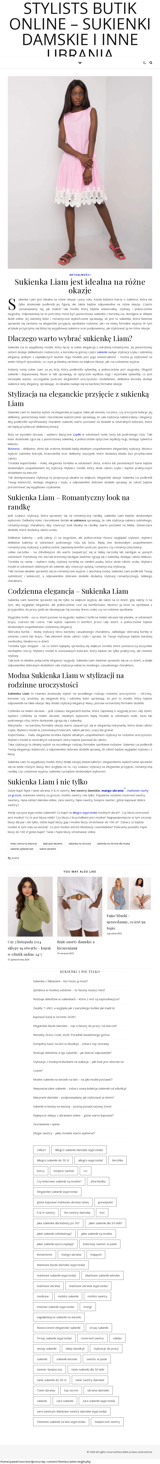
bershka (117, 1160)
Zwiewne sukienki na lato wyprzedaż (61, 1422)
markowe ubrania (48, 1286)
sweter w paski (96, 1359)
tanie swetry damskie (90, 1380)
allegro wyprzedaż (85, 812)
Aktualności (80, 274)
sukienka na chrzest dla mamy (113, 843)
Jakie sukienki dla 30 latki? (105, 1223)
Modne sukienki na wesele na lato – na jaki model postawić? (73, 1079)
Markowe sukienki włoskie (102, 1275)
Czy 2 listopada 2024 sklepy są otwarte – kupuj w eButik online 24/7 (29, 948)
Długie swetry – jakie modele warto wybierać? (64, 1133)
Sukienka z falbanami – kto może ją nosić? (60, 981)
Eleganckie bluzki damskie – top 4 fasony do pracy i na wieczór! (75, 1026)
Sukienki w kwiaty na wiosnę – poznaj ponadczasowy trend (72, 1106)
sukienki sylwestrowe (21, 849)
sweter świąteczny (49, 1369)
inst (102, 1212)
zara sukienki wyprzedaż (99, 1401)
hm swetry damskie (77, 1212)
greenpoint (105, 1202)
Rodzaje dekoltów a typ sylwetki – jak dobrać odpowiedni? (72, 1053)
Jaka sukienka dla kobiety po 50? (58, 1223)
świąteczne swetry (107, 1422)
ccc (86, 1171)
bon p (40, 1171)
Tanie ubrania (46, 1390)
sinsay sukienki (46, 1348)
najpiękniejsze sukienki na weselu (59, 1317)
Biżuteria (14, 449)
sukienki (102, 352)
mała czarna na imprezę (23, 843)
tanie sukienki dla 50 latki (87, 1369)
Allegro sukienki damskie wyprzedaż (79, 1150)
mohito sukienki (68, 1296)
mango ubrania (71, 1254)
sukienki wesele (66, 1359)
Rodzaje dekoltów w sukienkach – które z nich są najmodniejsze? (76, 999)
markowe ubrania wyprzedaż (88, 1286)
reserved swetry (92, 1338)
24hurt (41, 1150)
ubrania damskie (98, 1390)
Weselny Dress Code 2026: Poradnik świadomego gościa (71, 1035)
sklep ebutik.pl (75, 1348)
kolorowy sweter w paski (100, 1244)
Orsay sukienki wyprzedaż (54, 1338)
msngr (88, 1307)
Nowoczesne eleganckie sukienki (58, 1328)
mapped (95, 1254)
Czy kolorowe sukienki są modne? (59, 1181)
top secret (71, 1390)
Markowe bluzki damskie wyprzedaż (61, 1265)
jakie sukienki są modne (96, 1234)
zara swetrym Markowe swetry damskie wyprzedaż (72, 1411)
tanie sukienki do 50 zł (51, 1380)
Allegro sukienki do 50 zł (53, 1160)
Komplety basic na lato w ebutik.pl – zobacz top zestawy (71, 1044)
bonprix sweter (64, 1171)
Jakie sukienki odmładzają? (54, 1234)
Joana (15, 858)
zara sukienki (64, 1401)
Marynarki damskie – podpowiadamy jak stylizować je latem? (73, 1097)
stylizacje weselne (52, 843)
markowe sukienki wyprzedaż (56, 1275)
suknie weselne (47, 849)
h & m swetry (46, 1212)
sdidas (117, 1338)
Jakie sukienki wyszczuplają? (55, 1244)
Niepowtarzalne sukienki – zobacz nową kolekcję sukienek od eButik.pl (79, 1088)
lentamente (44, 1254)
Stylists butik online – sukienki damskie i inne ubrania (80, 31)
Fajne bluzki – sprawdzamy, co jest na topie (126, 922)
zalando (42, 1401)
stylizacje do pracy (106, 1348)
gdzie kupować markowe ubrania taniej (63, 1202)
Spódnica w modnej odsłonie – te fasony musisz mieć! (69, 990)
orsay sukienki (99, 1328)
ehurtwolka (98, 1181)
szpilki (77, 434)
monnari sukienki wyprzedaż (55, 1307)
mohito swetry (97, 1296)
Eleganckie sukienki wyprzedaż (57, 1192)
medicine (43, 1296)
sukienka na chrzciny (79, 843)
